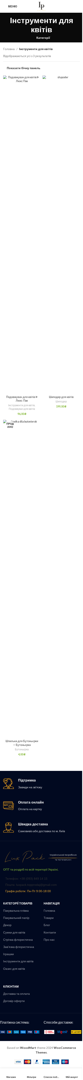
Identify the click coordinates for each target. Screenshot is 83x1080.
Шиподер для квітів (61, 397)
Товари (49, 918)
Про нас (49, 939)
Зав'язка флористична (18, 947)
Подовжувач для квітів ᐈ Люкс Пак (22, 399)
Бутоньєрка (22, 749)
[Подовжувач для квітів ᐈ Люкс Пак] (21, 234)
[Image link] (41, 856)
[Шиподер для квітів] (61, 234)
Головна (9, 49)
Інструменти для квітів (21, 405)
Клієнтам (11, 986)
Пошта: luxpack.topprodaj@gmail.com (31, 884)
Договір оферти (14, 1001)
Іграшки (8, 954)
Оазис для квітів (14, 968)
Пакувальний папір (16, 918)
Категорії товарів (17, 903)
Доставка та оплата (16, 993)
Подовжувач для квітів (22, 408)
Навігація (52, 903)
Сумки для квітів (14, 932)
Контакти (50, 932)
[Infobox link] (41, 784)
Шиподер (61, 401)
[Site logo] (41, 6)
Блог (47, 925)
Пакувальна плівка (16, 910)
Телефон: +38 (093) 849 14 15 (26, 878)
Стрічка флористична (18, 939)
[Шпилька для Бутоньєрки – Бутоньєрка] (21, 579)
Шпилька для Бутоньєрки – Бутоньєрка (22, 743)
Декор (7, 925)
